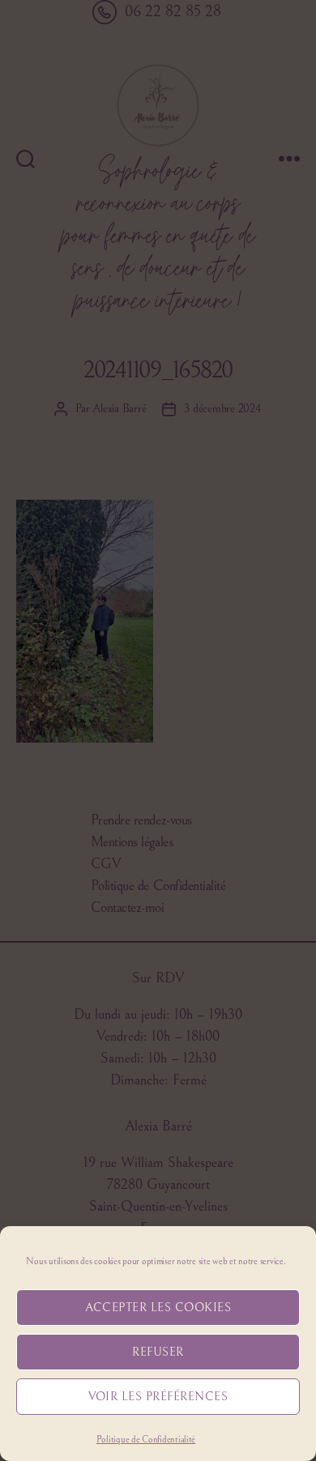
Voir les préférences (158, 1396)
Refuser (158, 1352)
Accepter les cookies (158, 1307)
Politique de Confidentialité (145, 1439)
